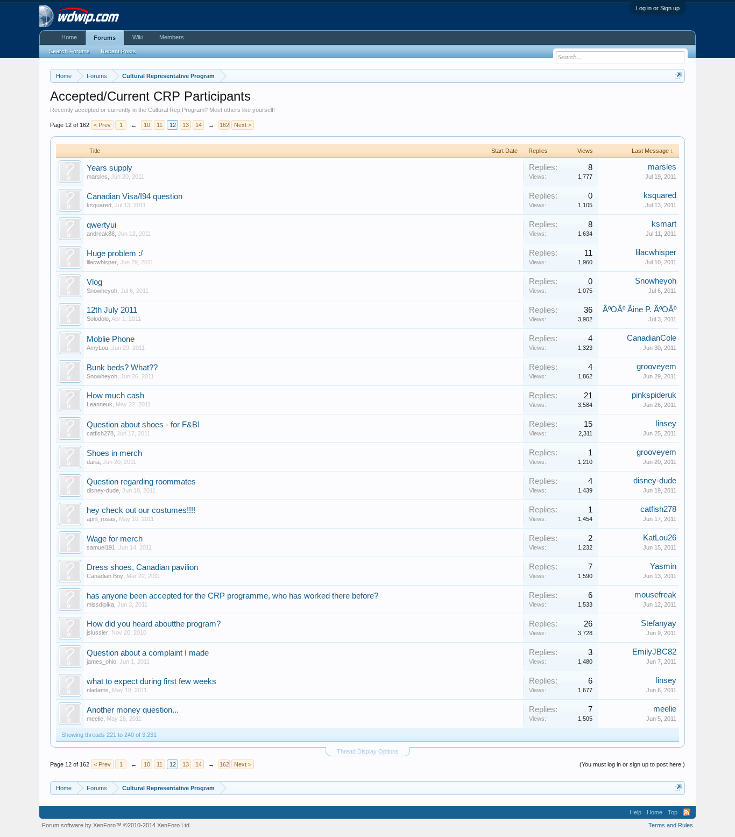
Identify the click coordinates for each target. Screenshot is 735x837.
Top (672, 812)
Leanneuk (99, 404)
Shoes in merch (114, 453)
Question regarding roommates (141, 481)
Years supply (109, 168)
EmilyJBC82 (654, 652)
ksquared (99, 205)
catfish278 (100, 433)
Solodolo (98, 318)
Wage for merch (115, 538)
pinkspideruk (654, 395)
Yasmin (663, 566)
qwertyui (101, 225)
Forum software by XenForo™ (116, 825)
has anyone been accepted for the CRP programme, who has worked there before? (232, 596)
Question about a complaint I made (148, 653)
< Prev (102, 125)
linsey (666, 423)
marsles (97, 176)
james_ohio (101, 661)
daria (93, 462)
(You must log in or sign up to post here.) (632, 764)
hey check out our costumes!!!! (141, 510)
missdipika (100, 604)
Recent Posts (118, 51)
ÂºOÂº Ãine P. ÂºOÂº (639, 309)
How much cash (115, 395)
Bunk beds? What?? (122, 367)
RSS (686, 812)
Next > (242, 125)
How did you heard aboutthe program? (154, 624)
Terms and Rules (670, 825)
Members (171, 37)
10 (147, 125)
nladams (98, 690)
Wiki (137, 37)
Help (635, 812)
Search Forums (69, 51)
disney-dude (103, 490)
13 (185, 125)
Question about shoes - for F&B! (143, 424)
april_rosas (101, 519)
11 (159, 125)
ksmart (664, 224)
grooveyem (656, 366)
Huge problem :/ (115, 253)
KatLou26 (659, 537)
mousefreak (655, 594)
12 (172, 125)
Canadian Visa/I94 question (134, 196)
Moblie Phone (111, 339)
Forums (105, 37)
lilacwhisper (102, 262)
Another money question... (133, 710)
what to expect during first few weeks (151, 681)
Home (69, 37)
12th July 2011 (112, 310)
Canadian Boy (105, 576)
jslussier (97, 632)
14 (198, 125)
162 (224, 125)
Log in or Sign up (658, 8)
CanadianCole (651, 338)
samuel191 (101, 547)
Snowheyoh (102, 290)
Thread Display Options (368, 751)
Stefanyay (658, 623)
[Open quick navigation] (678, 75)
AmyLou (97, 347)
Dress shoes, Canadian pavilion (142, 567)
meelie (95, 718)
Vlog (94, 282)
